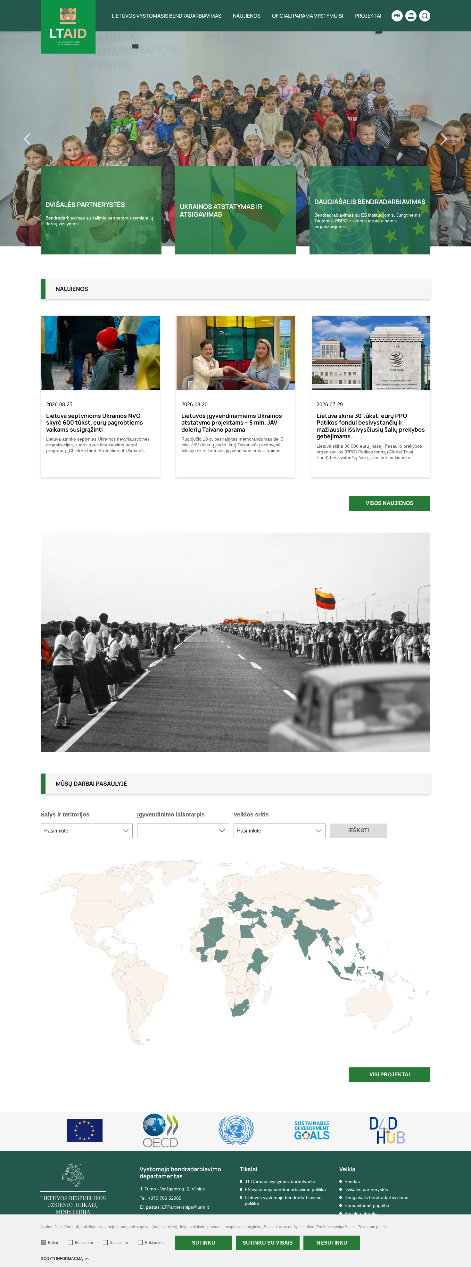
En (397, 15)
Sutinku (203, 1243)
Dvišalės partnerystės (366, 1189)
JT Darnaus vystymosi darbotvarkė (280, 1181)
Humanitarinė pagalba (366, 1205)
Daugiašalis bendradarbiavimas (376, 1197)
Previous (35, 138)
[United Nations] (236, 1130)
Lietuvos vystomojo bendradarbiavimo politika (283, 1200)
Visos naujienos (389, 503)
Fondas (352, 1181)
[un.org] (312, 1130)
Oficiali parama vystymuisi (307, 15)
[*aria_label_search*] (424, 15)
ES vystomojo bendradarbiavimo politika (285, 1189)
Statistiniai (119, 1242)
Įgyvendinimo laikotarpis (171, 814)
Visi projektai (389, 1074)
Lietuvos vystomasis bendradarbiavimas (166, 15)
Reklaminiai (155, 1242)
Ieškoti (358, 830)
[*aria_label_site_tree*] (411, 15)
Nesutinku (332, 1243)
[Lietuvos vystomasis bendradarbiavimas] (68, 27)
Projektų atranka (361, 1213)
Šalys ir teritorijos (65, 814)
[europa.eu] (85, 1130)
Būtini (53, 1242)
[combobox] (87, 831)
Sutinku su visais (268, 1243)
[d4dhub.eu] (387, 1130)
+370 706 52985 (164, 1198)
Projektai (368, 15)
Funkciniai (84, 1242)
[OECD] (160, 1130)
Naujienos (246, 15)
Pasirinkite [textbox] (56, 830)
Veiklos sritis (251, 814)
